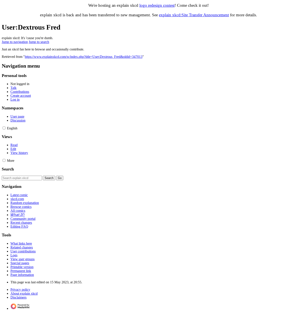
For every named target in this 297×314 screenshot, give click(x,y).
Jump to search (39, 42)
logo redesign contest (157, 5)
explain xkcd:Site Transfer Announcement (194, 15)
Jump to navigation (15, 42)
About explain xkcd (24, 293)
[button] (4, 128)
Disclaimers (18, 297)
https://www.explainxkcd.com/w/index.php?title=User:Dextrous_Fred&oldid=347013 (83, 56)
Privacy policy (20, 289)
